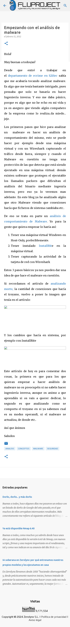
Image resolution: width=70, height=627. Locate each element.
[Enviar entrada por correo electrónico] (6, 445)
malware (38, 448)
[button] (6, 43)
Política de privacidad (53, 616)
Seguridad (52, 448)
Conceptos (23, 448)
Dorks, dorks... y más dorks (17, 497)
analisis (9, 448)
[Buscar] (65, 6)
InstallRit (45, 245)
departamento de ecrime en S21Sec (33, 75)
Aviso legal (35, 620)
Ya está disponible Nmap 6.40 (18, 528)
